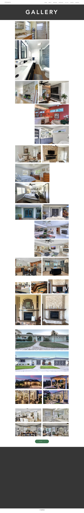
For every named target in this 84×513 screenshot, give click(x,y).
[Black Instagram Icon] (43, 510)
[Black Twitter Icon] (42, 510)
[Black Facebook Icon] (40, 510)
